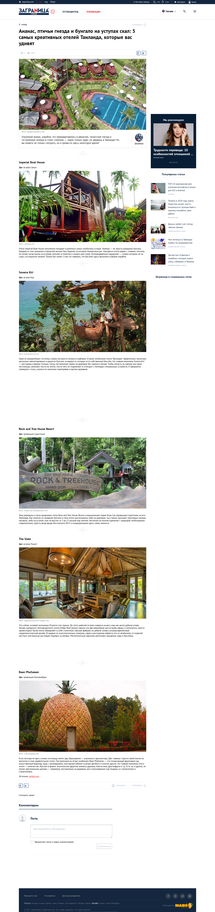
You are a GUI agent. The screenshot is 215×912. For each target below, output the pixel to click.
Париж (88, 903)
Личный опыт (158, 158)
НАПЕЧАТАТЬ (121, 785)
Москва (81, 903)
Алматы (35, 903)
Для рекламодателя (71, 895)
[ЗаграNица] (138, 137)
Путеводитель (70, 11)
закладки (181, 2)
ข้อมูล (52, 2)
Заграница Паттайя (34, 11)
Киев (55, 903)
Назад (24, 24)
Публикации (93, 11)
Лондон (61, 903)
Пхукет (102, 903)
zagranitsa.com (28, 2)
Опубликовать (104, 846)
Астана (42, 903)
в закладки (137, 25)
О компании (49, 895)
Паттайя (95, 903)
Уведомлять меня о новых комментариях (54, 842)
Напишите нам (30, 895)
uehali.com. (34, 776)
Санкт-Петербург (113, 903)
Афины (48, 903)
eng (46, 2)
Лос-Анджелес (71, 903)
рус (40, 2)
